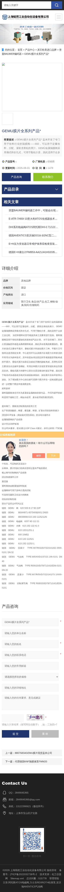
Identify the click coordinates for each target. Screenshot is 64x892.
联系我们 (47, 177)
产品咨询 (16, 177)
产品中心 (30, 49)
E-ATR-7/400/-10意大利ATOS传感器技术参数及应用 (34, 218)
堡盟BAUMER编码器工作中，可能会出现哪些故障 (34, 210)
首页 (20, 49)
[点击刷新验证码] (35, 717)
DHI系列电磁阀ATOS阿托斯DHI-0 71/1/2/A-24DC (34, 227)
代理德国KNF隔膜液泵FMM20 (31, 761)
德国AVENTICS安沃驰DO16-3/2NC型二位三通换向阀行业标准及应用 (34, 235)
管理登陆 (54, 878)
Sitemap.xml (17, 878)
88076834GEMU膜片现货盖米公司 (33, 753)
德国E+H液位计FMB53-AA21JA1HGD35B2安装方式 (34, 252)
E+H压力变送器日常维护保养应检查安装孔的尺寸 (34, 243)
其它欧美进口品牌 (46, 49)
